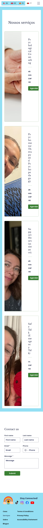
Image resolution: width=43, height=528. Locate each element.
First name (8, 436)
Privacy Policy (23, 515)
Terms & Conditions (25, 511)
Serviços (6, 515)
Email (7, 446)
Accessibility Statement (27, 520)
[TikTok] (17, 503)
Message (8, 456)
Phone (25, 446)
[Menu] (38, 3)
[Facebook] (27, 503)
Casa (5, 511)
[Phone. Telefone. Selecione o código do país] (26, 450)
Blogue (6, 524)
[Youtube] (32, 503)
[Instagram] (22, 503)
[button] (34, 88)
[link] (30, 51)
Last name (27, 436)
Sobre (5, 520)
